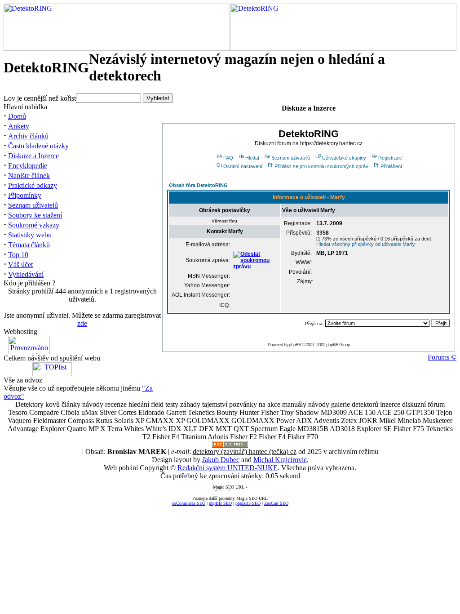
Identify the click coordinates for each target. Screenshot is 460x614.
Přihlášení (391, 166)
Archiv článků (28, 136)
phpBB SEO (220, 503)
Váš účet (20, 264)
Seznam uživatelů (33, 205)
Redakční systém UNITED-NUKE (227, 468)
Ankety (18, 126)
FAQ (228, 157)
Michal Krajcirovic (280, 459)
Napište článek (29, 175)
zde (82, 323)
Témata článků (29, 245)
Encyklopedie (27, 165)
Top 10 (18, 254)
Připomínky (24, 195)
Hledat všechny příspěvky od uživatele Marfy (365, 244)
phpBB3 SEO (248, 503)
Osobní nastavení (242, 166)
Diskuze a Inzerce (33, 156)
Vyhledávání (26, 274)
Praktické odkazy (32, 185)
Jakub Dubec (220, 459)
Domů (17, 116)
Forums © (442, 357)
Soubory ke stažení (35, 215)
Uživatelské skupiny (344, 157)
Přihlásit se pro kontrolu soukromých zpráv (321, 166)
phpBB (295, 344)
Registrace (390, 157)
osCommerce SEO (188, 503)
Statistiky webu (30, 235)
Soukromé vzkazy (33, 225)
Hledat (252, 157)
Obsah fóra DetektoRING (198, 185)
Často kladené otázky (38, 146)
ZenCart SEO (276, 503)
